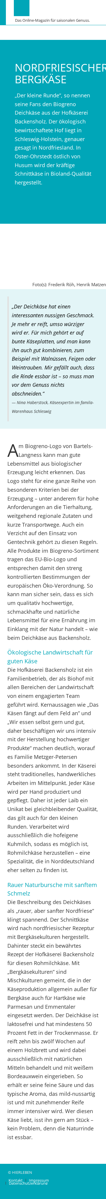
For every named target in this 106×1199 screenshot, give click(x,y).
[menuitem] (16, 1180)
